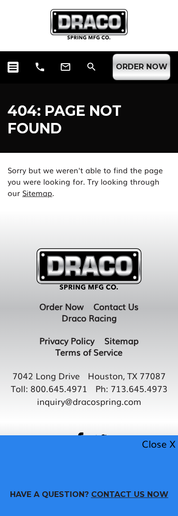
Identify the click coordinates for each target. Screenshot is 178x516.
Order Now (61, 306)
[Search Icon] (91, 67)
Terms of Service (89, 352)
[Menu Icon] (13, 67)
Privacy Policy (66, 340)
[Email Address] (65, 67)
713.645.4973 (139, 388)
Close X (159, 444)
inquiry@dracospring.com (89, 401)
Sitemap (37, 192)
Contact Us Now (130, 494)
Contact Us (116, 306)
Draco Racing (89, 317)
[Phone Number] (40, 67)
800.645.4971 (58, 388)
